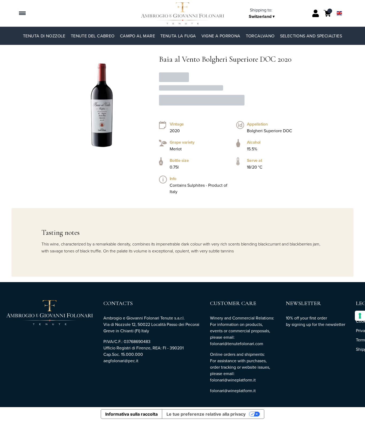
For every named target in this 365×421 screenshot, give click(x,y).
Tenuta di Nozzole (44, 36)
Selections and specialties (311, 36)
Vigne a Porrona (220, 36)
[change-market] (263, 13)
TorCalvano (260, 36)
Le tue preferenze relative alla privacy (206, 414)
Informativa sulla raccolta (131, 414)
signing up (301, 324)
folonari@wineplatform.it (233, 390)
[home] (182, 13)
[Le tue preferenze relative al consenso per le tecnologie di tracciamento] (360, 316)
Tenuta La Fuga (178, 36)
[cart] (327, 13)
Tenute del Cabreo (93, 36)
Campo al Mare (137, 36)
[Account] (315, 13)
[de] (339, 6)
